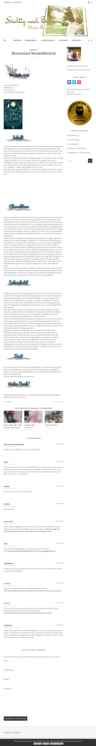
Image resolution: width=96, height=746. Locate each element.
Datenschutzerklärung (57, 743)
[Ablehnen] (94, 742)
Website (6, 679)
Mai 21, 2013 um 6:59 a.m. (10, 605)
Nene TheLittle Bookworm (14, 444)
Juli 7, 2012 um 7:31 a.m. (10, 446)
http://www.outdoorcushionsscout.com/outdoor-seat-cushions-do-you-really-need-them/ (33, 591)
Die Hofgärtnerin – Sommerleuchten (78, 153)
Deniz (6, 462)
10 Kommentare (58, 402)
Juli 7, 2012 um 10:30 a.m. (10, 565)
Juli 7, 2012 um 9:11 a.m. (10, 523)
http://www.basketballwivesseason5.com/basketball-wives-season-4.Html (27, 613)
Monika (9, 402)
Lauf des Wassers (51, 425)
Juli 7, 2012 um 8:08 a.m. (10, 488)
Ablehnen (45, 743)
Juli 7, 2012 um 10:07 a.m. (10, 546)
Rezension (34, 50)
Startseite (17, 40)
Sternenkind (9, 563)
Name (6, 660)
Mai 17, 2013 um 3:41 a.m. (10, 585)
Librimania (8, 625)
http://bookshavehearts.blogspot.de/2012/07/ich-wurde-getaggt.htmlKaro (31, 551)
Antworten (59, 444)
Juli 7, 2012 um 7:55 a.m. (10, 464)
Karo (6, 544)
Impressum (7, 2)
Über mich (76, 40)
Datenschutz (17, 2)
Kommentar (7, 688)
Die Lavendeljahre (73, 144)
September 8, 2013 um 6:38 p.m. (12, 627)
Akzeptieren (37, 743)
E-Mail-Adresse (9, 670)
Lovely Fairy (8, 522)
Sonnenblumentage (73, 140)
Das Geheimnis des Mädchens (76, 148)
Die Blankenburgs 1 (73, 135)
